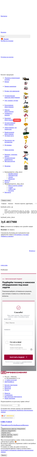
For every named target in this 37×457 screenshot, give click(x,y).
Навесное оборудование (8, 430)
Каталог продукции (11, 385)
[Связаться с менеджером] (1, 427)
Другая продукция (7, 436)
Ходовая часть (6, 432)
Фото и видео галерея (15, 185)
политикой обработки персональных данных (22, 362)
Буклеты (11, 190)
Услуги (7, 182)
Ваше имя (7, 319)
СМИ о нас (12, 189)
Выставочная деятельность (13, 396)
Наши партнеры (10, 398)
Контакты (8, 192)
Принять (4, 455)
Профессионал (13, 173)
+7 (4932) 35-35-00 (11, 380)
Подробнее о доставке (21, 234)
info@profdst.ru (9, 382)
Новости (7, 180)
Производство (13, 175)
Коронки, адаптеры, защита (9, 434)
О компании (9, 395)
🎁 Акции (5, 39)
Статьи (10, 187)
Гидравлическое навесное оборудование (13, 428)
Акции (10, 177)
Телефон (7, 329)
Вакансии (11, 179)
